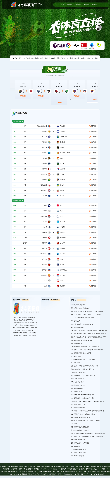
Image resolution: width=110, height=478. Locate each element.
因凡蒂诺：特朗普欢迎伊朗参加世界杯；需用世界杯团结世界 (88, 333)
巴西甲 (25, 232)
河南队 (62, 259)
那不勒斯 (62, 221)
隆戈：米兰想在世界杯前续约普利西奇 (82, 324)
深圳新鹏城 (44, 163)
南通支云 (44, 152)
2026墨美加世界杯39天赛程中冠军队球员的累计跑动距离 (87, 436)
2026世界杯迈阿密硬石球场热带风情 (81, 353)
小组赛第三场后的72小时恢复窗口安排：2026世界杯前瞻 (87, 350)
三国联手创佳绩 (75, 375)
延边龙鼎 (62, 126)
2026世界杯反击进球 (77, 414)
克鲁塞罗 (44, 243)
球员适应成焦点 (75, 362)
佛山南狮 (62, 248)
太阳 (95, 91)
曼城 (45, 286)
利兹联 (62, 185)
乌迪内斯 (44, 210)
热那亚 (45, 221)
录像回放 (94, 4)
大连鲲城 (44, 131)
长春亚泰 (44, 248)
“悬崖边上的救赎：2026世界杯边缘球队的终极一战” (28, 322)
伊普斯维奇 (44, 190)
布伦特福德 (44, 216)
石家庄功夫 (63, 270)
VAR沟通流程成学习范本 (78, 404)
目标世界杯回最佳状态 (77, 343)
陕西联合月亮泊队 (65, 152)
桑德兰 (62, 190)
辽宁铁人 (44, 259)
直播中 (24, 96)
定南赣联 (44, 270)
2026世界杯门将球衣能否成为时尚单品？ (82, 398)
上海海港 (44, 264)
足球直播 (69, 4)
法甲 (25, 280)
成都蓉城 (44, 169)
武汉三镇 (44, 136)
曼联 (61, 158)
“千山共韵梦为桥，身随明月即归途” (23, 320)
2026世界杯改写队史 (77, 391)
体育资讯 (86, 4)
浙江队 (62, 163)
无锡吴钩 (62, 131)
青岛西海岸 (44, 174)
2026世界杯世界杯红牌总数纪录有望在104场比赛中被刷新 (87, 401)
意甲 (25, 205)
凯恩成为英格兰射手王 (77, 388)
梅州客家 (44, 147)
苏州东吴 (62, 142)
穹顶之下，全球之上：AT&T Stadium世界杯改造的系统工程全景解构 (32, 325)
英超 (25, 158)
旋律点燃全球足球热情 (77, 378)
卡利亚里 (62, 227)
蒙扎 (61, 205)
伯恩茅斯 (62, 286)
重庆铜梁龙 (44, 275)
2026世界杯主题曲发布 (88, 375)
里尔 (61, 280)
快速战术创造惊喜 (89, 414)
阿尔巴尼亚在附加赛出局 (78, 305)
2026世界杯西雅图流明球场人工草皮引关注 (83, 359)
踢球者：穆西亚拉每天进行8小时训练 (81, 340)
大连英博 (62, 275)
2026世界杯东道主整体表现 (78, 372)
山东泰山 (62, 174)
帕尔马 (45, 227)
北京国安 (44, 179)
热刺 (61, 216)
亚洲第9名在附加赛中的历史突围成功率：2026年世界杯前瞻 (88, 433)
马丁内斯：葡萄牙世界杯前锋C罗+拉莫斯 (82, 317)
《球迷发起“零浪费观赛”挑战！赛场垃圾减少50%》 (85, 346)
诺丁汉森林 (44, 185)
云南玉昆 (62, 179)
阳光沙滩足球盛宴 (76, 356)
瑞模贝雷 (62, 232)
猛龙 (59, 91)
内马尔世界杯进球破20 (77, 382)
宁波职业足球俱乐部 (41, 126)
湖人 (77, 91)
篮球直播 (78, 4)
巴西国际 (44, 237)
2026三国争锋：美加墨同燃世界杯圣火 (24, 317)
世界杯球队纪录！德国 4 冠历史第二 (81, 417)
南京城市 (62, 253)
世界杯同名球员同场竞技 (78, 439)
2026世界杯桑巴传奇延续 (78, 385)
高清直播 (94, 126)
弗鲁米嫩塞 (44, 232)
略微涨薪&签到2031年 (77, 327)
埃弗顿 (45, 195)
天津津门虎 (63, 136)
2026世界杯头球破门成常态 (78, 452)
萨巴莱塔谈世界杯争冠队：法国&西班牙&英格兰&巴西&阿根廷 (89, 330)
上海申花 (62, 169)
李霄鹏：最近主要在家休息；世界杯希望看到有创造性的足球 (88, 337)
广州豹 (62, 147)
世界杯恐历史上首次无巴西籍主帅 (80, 308)
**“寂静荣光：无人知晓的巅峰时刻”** (24, 330)
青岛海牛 (62, 264)
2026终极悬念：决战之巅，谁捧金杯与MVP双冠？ (27, 335)
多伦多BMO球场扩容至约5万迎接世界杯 (82, 369)
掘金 (23, 91)
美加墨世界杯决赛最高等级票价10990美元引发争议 (85, 420)
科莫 (61, 210)
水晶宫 (62, 195)
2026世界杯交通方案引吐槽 (78, 449)
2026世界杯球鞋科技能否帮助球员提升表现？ (84, 395)
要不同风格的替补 (76, 321)
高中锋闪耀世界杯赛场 (77, 456)
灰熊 (41, 91)
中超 (25, 136)
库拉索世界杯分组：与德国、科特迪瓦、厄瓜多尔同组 (86, 314)
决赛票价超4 (74, 423)
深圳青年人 (44, 253)
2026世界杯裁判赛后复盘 (78, 407)
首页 (62, 4)
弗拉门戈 (62, 243)
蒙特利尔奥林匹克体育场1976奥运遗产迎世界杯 (84, 366)
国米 (45, 205)
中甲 (25, 126)
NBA (23, 83)
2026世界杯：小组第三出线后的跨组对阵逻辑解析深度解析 (87, 411)
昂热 (45, 280)
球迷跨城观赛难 (75, 446)
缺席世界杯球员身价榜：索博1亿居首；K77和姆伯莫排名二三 (88, 311)
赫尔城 (45, 158)
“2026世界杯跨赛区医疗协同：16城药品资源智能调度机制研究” (31, 327)
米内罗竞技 (63, 237)
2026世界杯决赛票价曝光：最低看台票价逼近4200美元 (28, 332)
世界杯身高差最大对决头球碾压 (80, 443)
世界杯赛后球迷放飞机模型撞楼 (80, 427)
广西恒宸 (44, 142)
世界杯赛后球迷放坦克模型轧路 (80, 430)
